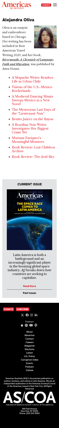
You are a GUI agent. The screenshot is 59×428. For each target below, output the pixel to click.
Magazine (30, 345)
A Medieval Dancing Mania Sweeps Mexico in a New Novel (32, 100)
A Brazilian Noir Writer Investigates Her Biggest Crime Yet (30, 128)
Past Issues (29, 292)
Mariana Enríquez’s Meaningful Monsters (28, 140)
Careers (30, 342)
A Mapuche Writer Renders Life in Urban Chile (32, 79)
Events (29, 363)
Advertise (29, 335)
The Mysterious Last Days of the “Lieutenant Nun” (33, 111)
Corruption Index (29, 359)
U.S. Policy (29, 356)
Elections (29, 349)
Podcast (29, 321)
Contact (29, 338)
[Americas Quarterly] (16, 5)
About (29, 331)
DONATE (46, 5)
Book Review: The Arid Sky (33, 157)
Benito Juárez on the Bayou (32, 119)
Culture (29, 370)
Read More (29, 286)
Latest (29, 352)
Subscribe (22, 309)
